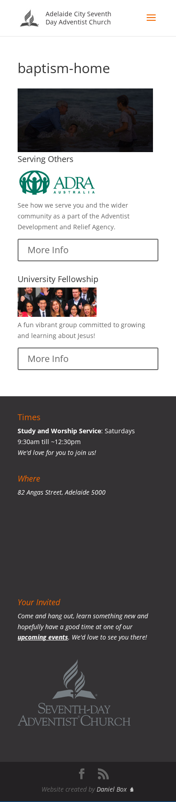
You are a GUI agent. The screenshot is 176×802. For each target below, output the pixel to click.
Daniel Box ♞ (115, 789)
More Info (48, 250)
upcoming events (43, 637)
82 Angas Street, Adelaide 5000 (62, 492)
